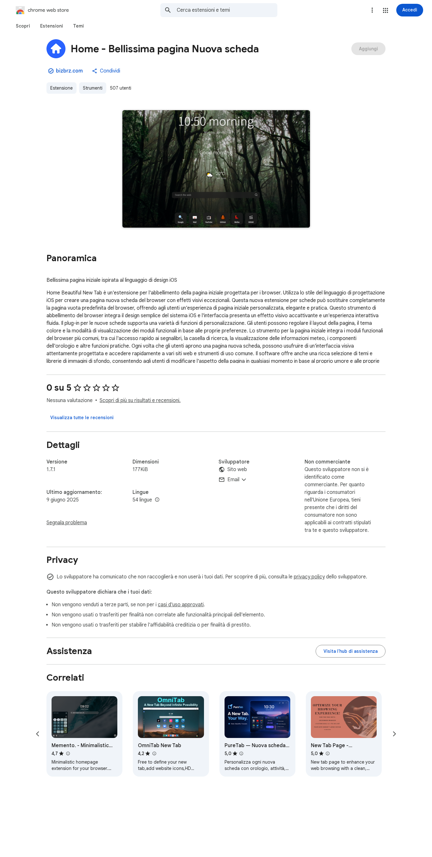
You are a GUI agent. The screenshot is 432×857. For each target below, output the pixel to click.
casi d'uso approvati (181, 605)
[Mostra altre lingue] (157, 500)
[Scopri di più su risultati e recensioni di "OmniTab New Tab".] (154, 753)
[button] (385, 10)
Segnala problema (66, 523)
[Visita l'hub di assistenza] (351, 651)
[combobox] (227, 10)
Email (233, 479)
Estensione (61, 88)
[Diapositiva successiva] (394, 734)
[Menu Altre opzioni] (372, 10)
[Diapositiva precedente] (37, 734)
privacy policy (309, 577)
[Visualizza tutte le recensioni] (81, 417)
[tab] (23, 26)
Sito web (237, 469)
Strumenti (92, 88)
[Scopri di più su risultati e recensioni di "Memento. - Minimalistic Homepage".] (67, 753)
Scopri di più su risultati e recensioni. (140, 400)
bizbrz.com (69, 71)
